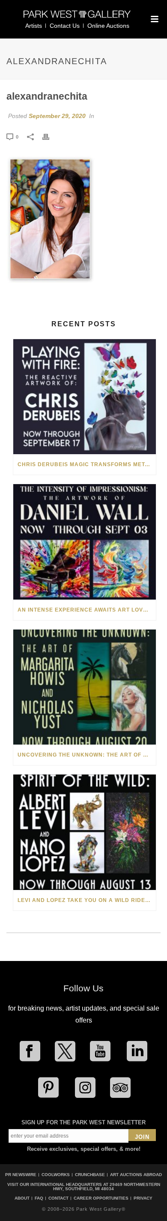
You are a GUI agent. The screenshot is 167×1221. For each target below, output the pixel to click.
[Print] (50, 136)
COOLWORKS (56, 1174)
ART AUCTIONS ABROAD (136, 1174)
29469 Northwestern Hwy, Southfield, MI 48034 (106, 1186)
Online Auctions (108, 25)
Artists (33, 25)
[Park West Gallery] (77, 18)
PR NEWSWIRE (20, 1174)
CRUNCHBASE (90, 1174)
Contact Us (65, 25)
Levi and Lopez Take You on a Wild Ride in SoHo (87, 900)
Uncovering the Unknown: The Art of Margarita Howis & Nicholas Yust (87, 755)
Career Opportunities (101, 1198)
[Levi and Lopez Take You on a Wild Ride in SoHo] (84, 832)
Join (142, 1137)
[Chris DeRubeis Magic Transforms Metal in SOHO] (84, 396)
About (22, 1198)
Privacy (143, 1198)
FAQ (39, 1198)
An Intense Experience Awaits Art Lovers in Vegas (87, 610)
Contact (58, 1198)
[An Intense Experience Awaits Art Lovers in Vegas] (84, 541)
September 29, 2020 (57, 115)
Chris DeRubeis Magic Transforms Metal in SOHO (87, 464)
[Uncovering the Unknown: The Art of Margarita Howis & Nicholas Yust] (84, 687)
